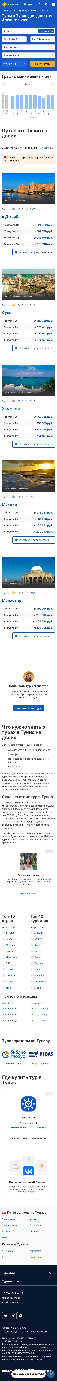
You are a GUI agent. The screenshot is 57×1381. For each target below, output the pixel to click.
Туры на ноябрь (39, 1020)
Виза (4, 1237)
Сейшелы (11, 975)
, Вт (10, 339)
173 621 (45, 333)
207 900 (44, 615)
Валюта (6, 1231)
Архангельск (31, 4)
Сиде (37, 945)
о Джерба (11, 216)
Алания (38, 939)
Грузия (9, 969)
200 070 (44, 531)
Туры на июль (9, 1014)
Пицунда (39, 975)
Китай (9, 987)
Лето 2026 (7, 1003)
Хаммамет (12, 408)
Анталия (38, 932)
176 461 (45, 327)
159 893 (45, 423)
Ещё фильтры (11, 63)
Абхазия (10, 945)
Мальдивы (11, 957)
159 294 (45, 429)
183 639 (45, 320)
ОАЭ (8, 963)
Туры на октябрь (39, 1014)
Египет (9, 951)
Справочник (8, 1219)
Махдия (9, 504)
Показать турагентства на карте (28, 1138)
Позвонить (41, 1127)
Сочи (37, 969)
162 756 (45, 416)
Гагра (37, 951)
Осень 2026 (36, 1003)
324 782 (45, 225)
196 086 (45, 627)
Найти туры (42, 63)
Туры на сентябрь (40, 1008)
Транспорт (35, 1225)
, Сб (10, 320)
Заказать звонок (18, 1127)
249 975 (45, 237)
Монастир (11, 600)
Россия (10, 939)
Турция (10, 932)
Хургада (38, 963)
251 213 (45, 244)
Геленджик (40, 981)
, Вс (10, 327)
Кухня (33, 1219)
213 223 (45, 512)
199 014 (45, 608)
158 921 (45, 435)
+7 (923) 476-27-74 (12, 1292)
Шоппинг (34, 1231)
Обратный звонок (11, 1297)
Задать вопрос (28, 893)
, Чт (11, 231)
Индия (9, 981)
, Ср (11, 224)
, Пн (10, 333)
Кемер (37, 957)
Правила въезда (11, 1225)
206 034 (44, 621)
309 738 (45, 231)
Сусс (6, 312)
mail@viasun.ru (10, 1302)
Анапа (37, 987)
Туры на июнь (9, 1008)
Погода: (18, 209)
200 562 (44, 525)
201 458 (45, 519)
